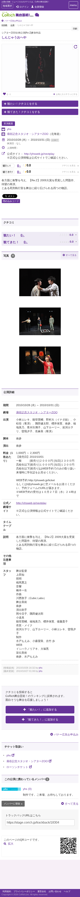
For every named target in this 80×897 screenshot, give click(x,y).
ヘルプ (67, 891)
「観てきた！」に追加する (42, 719)
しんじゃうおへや (14, 37)
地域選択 (7, 6)
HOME (4, 25)
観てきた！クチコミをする (23, 111)
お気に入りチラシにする (66, 94)
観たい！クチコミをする (22, 103)
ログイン (24, 6)
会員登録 (39, 6)
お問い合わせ (55, 891)
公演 (12, 25)
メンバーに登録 (12, 803)
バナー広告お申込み (13, 21)
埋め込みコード (11, 201)
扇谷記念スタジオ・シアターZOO (27, 133)
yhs (9, 129)
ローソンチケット (17, 767)
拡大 (10, 843)
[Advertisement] (40, 875)
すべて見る (71, 255)
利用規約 (7, 891)
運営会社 (41, 891)
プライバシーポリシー (24, 891)
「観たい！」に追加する (42, 709)
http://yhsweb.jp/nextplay (39, 153)
